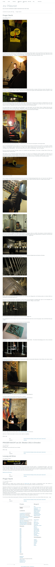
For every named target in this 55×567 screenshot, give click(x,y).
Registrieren (22, 556)
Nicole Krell (36, 532)
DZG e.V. (35, 526)
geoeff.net (35, 527)
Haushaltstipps (23, 522)
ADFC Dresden (36, 523)
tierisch (35, 545)
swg (14, 564)
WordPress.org (22, 562)
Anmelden (21, 557)
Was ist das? (22, 521)
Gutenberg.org (36, 528)
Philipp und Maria (37, 511)
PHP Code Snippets (23, 566)
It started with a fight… (37, 507)
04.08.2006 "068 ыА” (23, 524)
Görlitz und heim (22, 515)
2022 (20, 533)
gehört (38, 438)
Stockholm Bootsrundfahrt (24, 517)
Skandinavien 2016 (20, 1)
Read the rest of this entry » (7, 472)
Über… (34, 1)
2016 (20, 539)
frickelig (35, 543)
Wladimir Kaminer (37, 515)
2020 (20, 535)
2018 (20, 537)
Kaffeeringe (36, 508)
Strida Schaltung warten (24, 516)
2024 (20, 530)
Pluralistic (35, 534)
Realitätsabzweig (37, 513)
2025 (20, 529)
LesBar (9, 1)
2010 (20, 546)
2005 (20, 552)
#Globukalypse (36, 519)
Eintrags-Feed (22, 559)
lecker (35, 544)
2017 (20, 538)
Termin (25, 453)
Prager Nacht (8, 15)
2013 (20, 543)
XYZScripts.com (32, 566)
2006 (20, 551)
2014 (20, 542)
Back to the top (46, 564)
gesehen (40, 438)
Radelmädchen (36, 512)
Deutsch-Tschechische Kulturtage (28, 438)
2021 (20, 534)
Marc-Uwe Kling (36, 531)
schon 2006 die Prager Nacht (24, 431)
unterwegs (25, 440)
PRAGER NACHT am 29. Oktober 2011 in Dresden (22, 443)
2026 (20, 528)
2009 (20, 547)
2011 (20, 545)
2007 (20, 550)
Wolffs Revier (7, 360)
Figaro (14, 467)
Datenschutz (39, 1)
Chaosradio (36, 524)
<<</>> (35, 520)
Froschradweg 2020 (25, 1)
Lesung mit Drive (9, 456)
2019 (20, 536)
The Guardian (36, 535)
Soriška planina (22, 514)
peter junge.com (36, 533)
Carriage (4, 1)
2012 (20, 544)
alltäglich (35, 539)
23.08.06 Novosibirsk (23, 523)
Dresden (35, 438)
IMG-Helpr (14, 1)
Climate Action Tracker (37, 525)
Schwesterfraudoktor (37, 514)
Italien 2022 (29, 1)
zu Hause (10, 6)
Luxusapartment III (23, 513)
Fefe (34, 506)
